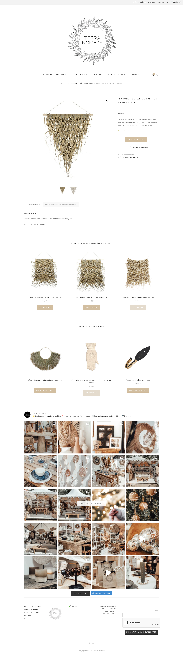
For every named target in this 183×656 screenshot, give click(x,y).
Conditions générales (32, 606)
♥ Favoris (151, 2)
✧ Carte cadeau (139, 2)
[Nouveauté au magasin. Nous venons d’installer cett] (40, 437)
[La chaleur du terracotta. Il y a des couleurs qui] (74, 437)
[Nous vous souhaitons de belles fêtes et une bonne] (108, 505)
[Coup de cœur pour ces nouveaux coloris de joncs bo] (74, 572)
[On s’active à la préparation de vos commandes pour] (108, 572)
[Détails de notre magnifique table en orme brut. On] (74, 539)
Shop (62, 83)
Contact (27, 615)
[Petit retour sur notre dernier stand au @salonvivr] (40, 505)
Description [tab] (34, 204)
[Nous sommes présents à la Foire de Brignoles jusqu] (40, 539)
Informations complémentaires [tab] (60, 204)
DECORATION (61, 75)
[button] (107, 101)
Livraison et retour (31, 612)
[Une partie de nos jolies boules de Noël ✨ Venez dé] (142, 505)
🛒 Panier (176, 2)
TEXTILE (122, 75)
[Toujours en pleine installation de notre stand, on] (142, 471)
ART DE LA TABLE (80, 75)
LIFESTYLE (135, 75)
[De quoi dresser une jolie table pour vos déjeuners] (40, 471)
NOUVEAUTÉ (47, 75)
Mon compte (163, 2)
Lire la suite (45, 307)
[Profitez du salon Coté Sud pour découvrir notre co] (108, 471)
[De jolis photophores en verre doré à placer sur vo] (40, 572)
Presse (27, 618)
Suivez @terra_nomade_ (91, 504)
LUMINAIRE (96, 75)
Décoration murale (86, 83)
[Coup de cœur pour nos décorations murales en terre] (74, 471)
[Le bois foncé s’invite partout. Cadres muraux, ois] (108, 437)
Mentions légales (31, 609)
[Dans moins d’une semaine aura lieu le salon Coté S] (74, 505)
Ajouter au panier (136, 140)
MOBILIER (111, 75)
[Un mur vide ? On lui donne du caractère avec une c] (142, 437)
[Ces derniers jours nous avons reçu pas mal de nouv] (108, 539)
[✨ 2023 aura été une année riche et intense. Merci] (142, 539)
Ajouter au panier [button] (45, 390)
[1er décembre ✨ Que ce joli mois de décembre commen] (142, 572)
